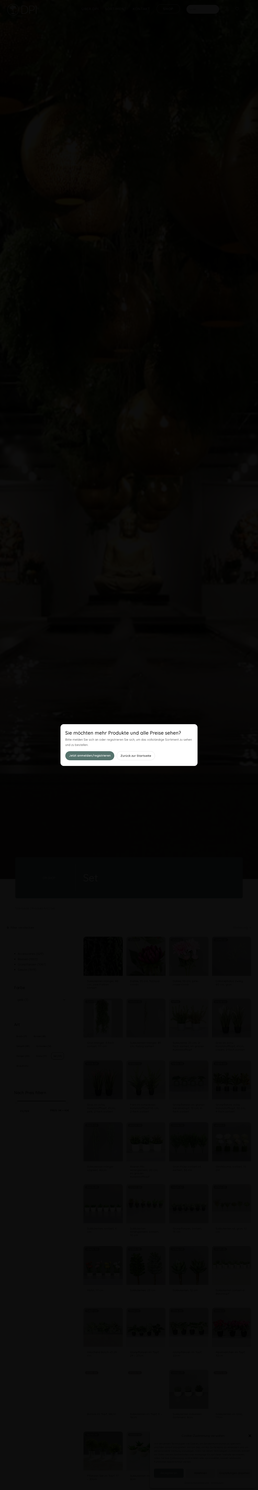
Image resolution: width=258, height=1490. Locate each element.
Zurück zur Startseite (136, 756)
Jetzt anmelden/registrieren (90, 755)
